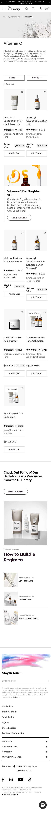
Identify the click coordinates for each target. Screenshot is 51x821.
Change (33, 767)
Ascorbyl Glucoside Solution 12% (36, 121)
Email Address (9, 681)
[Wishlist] (22, 91)
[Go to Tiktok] (29, 780)
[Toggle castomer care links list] (46, 746)
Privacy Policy (27, 695)
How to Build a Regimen (19, 557)
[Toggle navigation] (4, 8)
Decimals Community (13, 733)
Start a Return (9, 711)
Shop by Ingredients (11, 17)
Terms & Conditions (9, 790)
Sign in (5, 722)
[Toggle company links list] (46, 752)
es (27, 770)
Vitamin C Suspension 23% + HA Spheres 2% (13, 121)
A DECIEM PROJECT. (10, 795)
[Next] (49, 2)
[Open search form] (26, 8)
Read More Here (15, 492)
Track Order (8, 717)
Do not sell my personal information (17, 792)
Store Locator (9, 728)
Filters (12, 78)
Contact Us (16, 697)
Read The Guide (19, 218)
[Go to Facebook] (3, 780)
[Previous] (1, 2)
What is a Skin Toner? (29, 618)
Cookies (38, 792)
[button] (43, 805)
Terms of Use (39, 695)
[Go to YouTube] (20, 780)
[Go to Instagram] (11, 780)
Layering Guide (26, 581)
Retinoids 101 (25, 600)
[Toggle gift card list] (46, 741)
